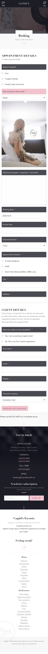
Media (24, 583)
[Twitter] (24, 547)
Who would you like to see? (15, 91)
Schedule (24, 569)
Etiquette (24, 575)
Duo (24, 608)
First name (8, 348)
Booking (24, 561)
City (5, 279)
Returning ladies (24, 597)
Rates (24, 572)
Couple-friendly (24, 611)
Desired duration (10, 239)
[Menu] (3, 3)
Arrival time (7, 224)
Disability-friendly (24, 614)
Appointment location (12, 254)
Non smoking (24, 628)
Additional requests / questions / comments (20, 172)
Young (24, 603)
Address (7, 294)
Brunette (24, 620)
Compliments (24, 581)
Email (6, 363)
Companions (24, 563)
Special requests (9, 67)
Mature (24, 605)
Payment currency (10, 393)
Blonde (24, 617)
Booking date (9, 209)
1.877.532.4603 (24, 469)
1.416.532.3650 (24, 461)
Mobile (6, 378)
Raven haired (24, 626)
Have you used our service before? (18, 329)
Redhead (24, 623)
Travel (24, 566)
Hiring (24, 586)
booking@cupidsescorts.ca (24, 477)
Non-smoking (24, 600)
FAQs (24, 578)
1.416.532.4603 (24, 458)
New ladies (24, 594)
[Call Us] (44, 3)
